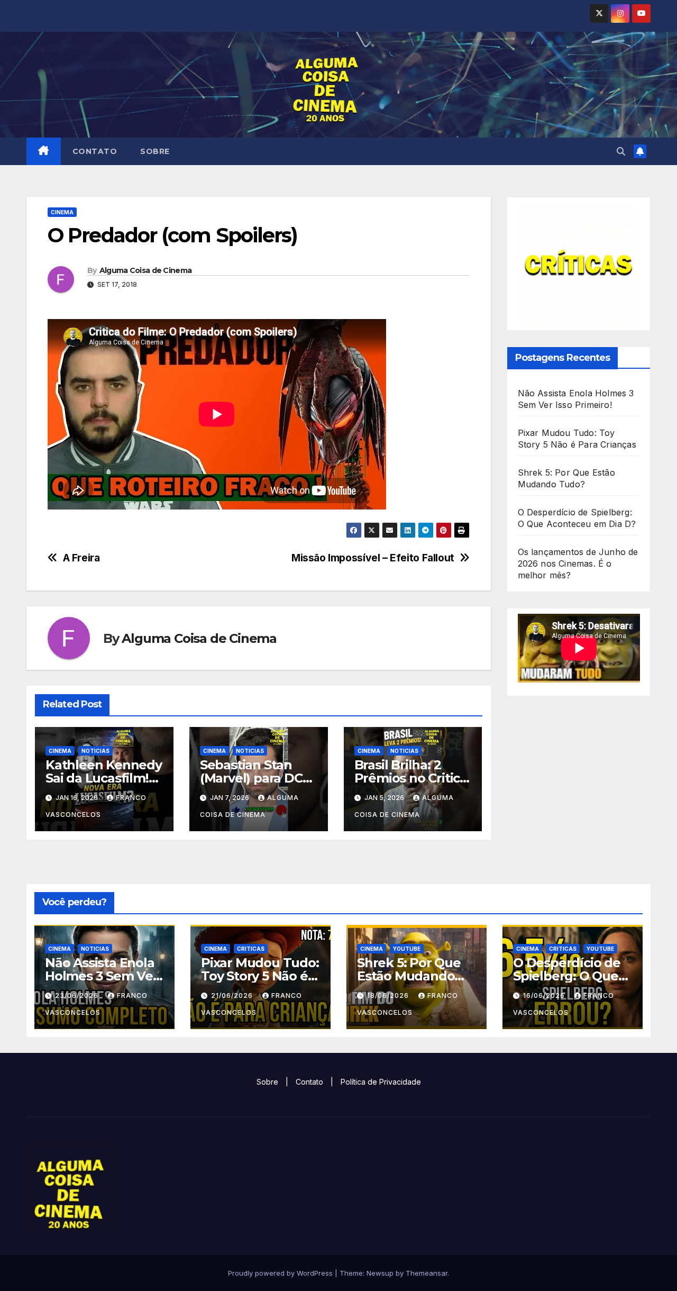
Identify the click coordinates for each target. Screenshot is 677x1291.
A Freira (81, 558)
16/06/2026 (545, 995)
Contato (94, 151)
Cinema (62, 212)
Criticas (250, 948)
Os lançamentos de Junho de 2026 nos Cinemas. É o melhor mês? (578, 563)
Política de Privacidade (381, 1081)
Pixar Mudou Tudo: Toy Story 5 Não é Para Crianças (260, 976)
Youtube (406, 948)
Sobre (155, 151)
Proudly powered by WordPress (281, 1273)
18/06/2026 (389, 995)
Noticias (95, 751)
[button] (621, 151)
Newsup (380, 1273)
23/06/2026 (77, 995)
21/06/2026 (233, 995)
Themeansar (426, 1273)
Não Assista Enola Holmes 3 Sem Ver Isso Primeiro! (101, 976)
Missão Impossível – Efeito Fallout (372, 558)
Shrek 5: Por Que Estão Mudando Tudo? (409, 976)
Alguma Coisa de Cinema (145, 270)
